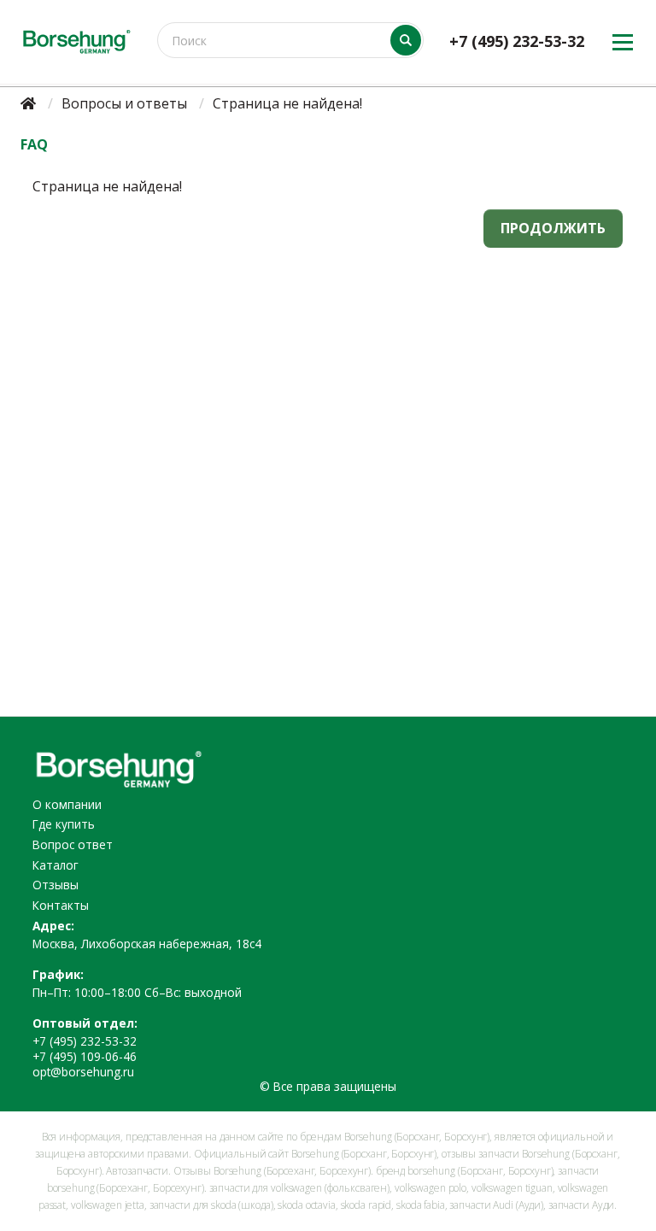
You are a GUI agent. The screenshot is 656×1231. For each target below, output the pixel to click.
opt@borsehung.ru (83, 1072)
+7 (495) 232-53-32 (516, 41)
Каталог (55, 865)
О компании (67, 804)
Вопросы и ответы (124, 103)
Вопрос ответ (72, 844)
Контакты (60, 905)
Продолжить (553, 228)
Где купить (63, 824)
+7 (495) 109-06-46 (84, 1056)
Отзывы (55, 884)
